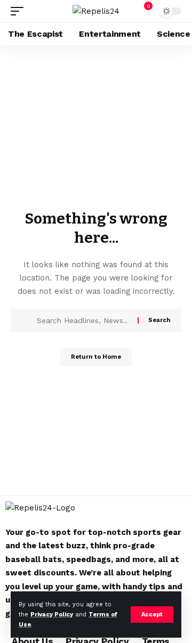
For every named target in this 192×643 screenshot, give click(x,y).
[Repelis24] (96, 11)
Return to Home (96, 356)
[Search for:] (83, 320)
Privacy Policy (51, 614)
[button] (152, 614)
